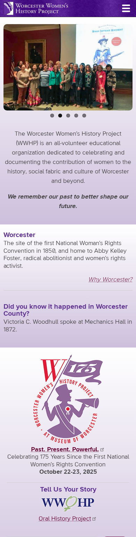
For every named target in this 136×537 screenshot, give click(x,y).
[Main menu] (126, 8)
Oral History (65, 519)
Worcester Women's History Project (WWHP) (35, 8)
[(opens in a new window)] (68, 442)
